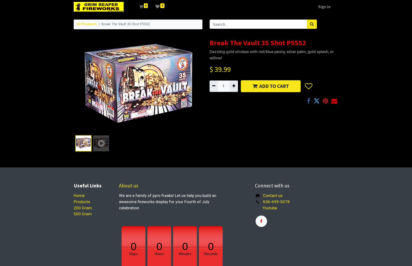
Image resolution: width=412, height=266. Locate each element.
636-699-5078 (276, 201)
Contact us (273, 195)
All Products (87, 24)
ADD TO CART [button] (274, 86)
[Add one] (233, 86)
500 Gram (83, 213)
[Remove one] (214, 86)
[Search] (312, 24)
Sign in (324, 6)
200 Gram (83, 208)
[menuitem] (132, 7)
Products (82, 201)
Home (79, 195)
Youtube (268, 208)
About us (128, 185)
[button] (83, 86)
